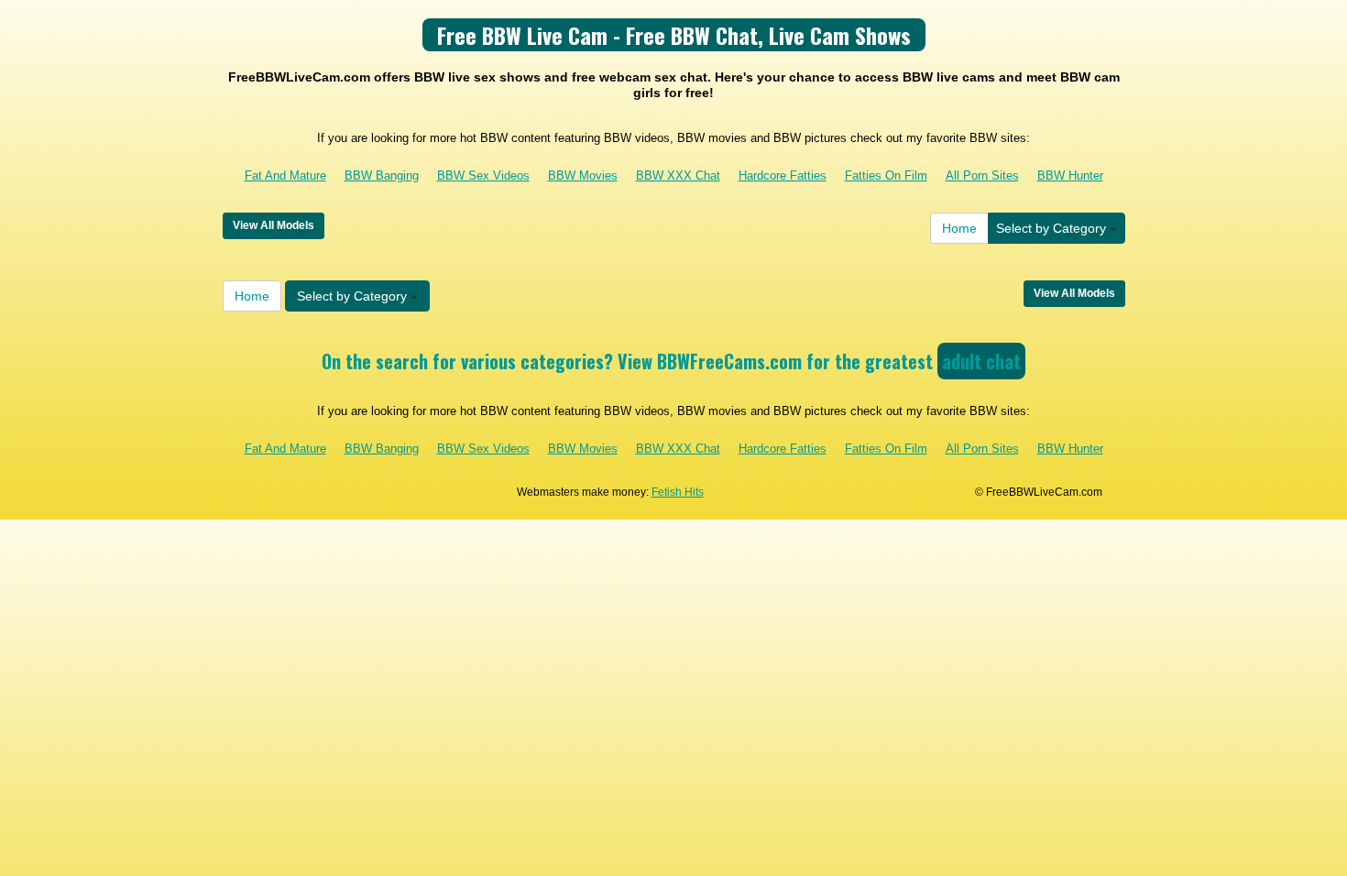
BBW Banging (382, 175)
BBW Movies (583, 175)
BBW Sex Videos (483, 175)
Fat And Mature (285, 175)
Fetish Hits (678, 492)
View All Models (273, 225)
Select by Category (1053, 228)
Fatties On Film (886, 175)
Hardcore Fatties (783, 175)
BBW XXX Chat (678, 175)
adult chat (981, 361)
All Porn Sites (982, 175)
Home (959, 228)
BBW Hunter (1070, 175)
